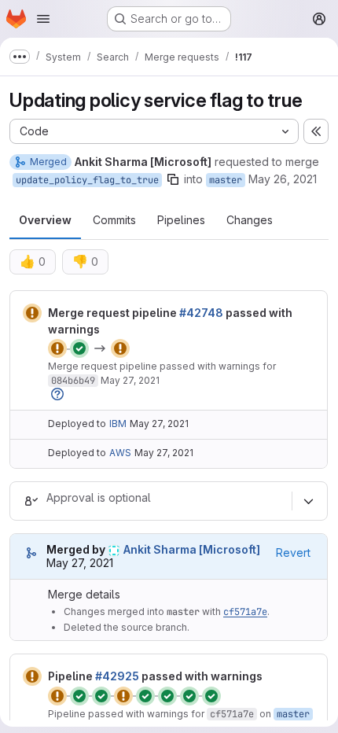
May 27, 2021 (130, 380)
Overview (45, 220)
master (225, 180)
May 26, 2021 (282, 179)
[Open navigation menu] (43, 18)
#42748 (201, 312)
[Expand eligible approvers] (308, 501)
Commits (114, 220)
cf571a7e (245, 612)
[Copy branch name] (172, 179)
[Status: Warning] (32, 313)
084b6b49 (73, 380)
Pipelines (181, 220)
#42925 (117, 676)
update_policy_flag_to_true (87, 180)
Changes (249, 220)
